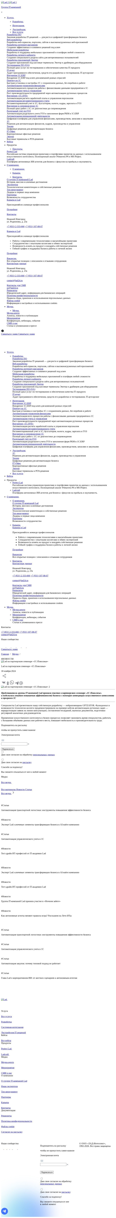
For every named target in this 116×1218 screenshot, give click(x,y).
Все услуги (17, 32)
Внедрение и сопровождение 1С (22, 106)
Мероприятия (13, 318)
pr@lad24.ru (12, 288)
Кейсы (10, 476)
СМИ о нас (12, 323)
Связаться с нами (9, 649)
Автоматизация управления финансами (26, 85)
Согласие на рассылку (11, 1132)
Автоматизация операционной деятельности (28, 116)
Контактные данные (16, 263)
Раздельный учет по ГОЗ (19, 111)
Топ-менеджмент (15, 189)
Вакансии (12, 258)
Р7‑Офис (11, 131)
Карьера (16, 173)
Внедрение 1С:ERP (16, 75)
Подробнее (12, 209)
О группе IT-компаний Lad (20, 179)
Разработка (18, 21)
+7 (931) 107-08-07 (34, 226)
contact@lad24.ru (15, 280)
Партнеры (12, 195)
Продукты (17, 149)
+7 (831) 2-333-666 (15, 226)
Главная (5, 654)
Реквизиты (12, 290)
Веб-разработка (14, 39)
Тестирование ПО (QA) (18, 65)
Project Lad (12, 151)
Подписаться (7, 749)
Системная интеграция (12, 1027)
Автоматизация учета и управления (24, 90)
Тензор (10, 126)
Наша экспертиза (9, 1086)
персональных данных (44, 754)
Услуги (10, 352)
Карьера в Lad (13, 200)
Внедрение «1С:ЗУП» (17, 96)
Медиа (15, 310)
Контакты (17, 177)
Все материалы (8, 789)
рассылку (27, 762)
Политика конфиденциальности (22, 295)
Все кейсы (6, 1040)
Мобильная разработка (18, 50)
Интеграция (18, 25)
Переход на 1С (14, 80)
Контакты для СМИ (16, 285)
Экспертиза (12, 184)
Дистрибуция (19, 29)
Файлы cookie (13, 300)
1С (8, 121)
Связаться (9, 334)
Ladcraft (10, 159)
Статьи (28, 789)
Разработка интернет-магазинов (22, 45)
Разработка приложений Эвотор (22, 60)
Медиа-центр (13, 313)
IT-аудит (11, 70)
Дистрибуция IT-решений (13, 1032)
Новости (20, 789)
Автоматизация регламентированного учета (28, 101)
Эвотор (10, 136)
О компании (18, 169)
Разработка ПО (14, 34)
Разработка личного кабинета (21, 55)
